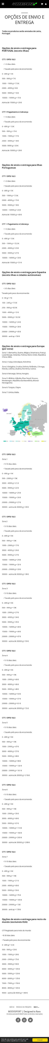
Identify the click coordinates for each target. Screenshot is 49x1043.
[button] (3, 4)
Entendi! (40, 1040)
